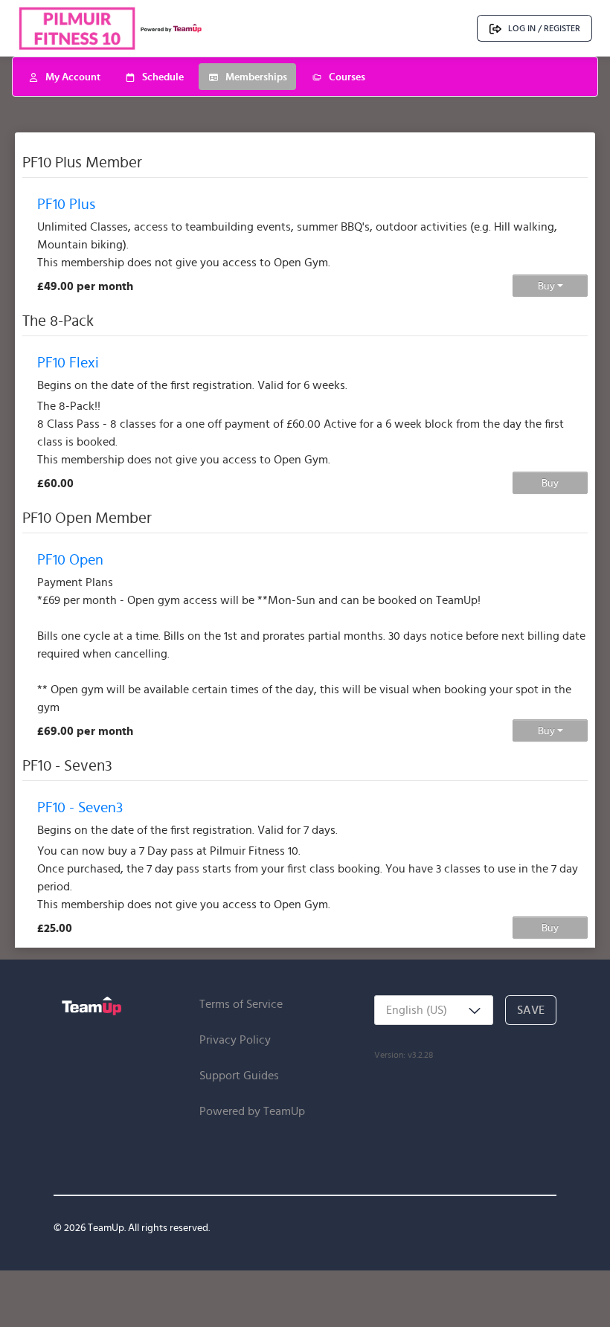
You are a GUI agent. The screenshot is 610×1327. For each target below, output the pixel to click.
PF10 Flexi (68, 362)
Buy (547, 285)
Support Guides (239, 1075)
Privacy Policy (235, 1039)
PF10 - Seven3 (80, 807)
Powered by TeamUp (252, 1111)
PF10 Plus (66, 204)
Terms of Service (241, 1004)
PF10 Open (70, 559)
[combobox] (433, 1010)
